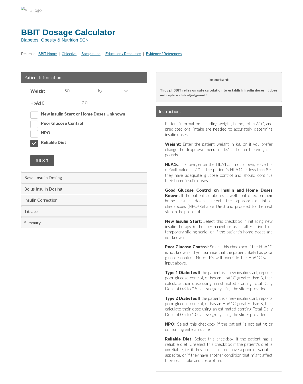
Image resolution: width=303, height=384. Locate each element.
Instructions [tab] (170, 111)
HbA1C (37, 103)
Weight (37, 91)
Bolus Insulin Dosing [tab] (43, 189)
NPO (45, 132)
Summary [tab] (32, 222)
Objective (69, 54)
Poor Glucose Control (62, 123)
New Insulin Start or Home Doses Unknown (83, 113)
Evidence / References (164, 54)
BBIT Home (47, 54)
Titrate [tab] (30, 211)
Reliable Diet (53, 142)
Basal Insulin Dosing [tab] (43, 177)
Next (43, 160)
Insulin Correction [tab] (40, 200)
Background (90, 54)
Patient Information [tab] (42, 77)
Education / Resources (123, 54)
